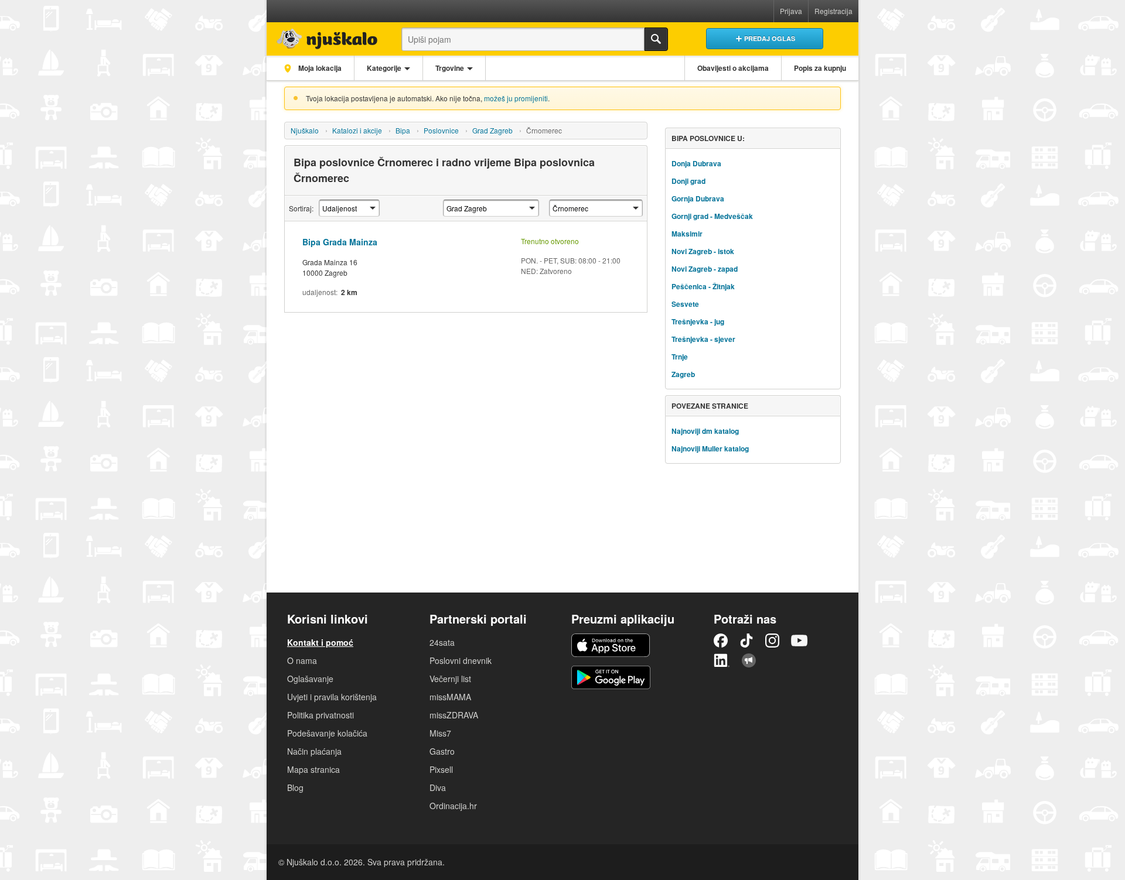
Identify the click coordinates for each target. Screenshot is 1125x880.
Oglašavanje (310, 678)
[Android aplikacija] (610, 677)
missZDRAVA (453, 715)
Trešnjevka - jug (697, 321)
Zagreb (683, 374)
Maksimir (687, 233)
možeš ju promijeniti (516, 98)
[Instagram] (772, 641)
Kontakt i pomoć (320, 642)
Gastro (442, 751)
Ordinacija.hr (453, 805)
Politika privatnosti (320, 715)
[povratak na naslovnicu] (324, 36)
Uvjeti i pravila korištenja (332, 697)
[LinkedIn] (722, 660)
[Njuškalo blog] (749, 660)
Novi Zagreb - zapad (704, 268)
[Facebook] (721, 641)
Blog (295, 787)
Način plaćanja (314, 751)
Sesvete (685, 304)
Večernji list (450, 678)
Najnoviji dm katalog (705, 431)
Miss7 (440, 733)
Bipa (403, 130)
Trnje (679, 356)
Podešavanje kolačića (327, 733)
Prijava (791, 11)
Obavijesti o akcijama (733, 68)
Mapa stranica (313, 769)
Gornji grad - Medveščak (712, 216)
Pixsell (441, 769)
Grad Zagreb (492, 130)
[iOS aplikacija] (610, 645)
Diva (437, 787)
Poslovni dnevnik (460, 660)
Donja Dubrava (696, 163)
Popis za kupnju (820, 68)
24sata (442, 642)
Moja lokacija (319, 68)
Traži (656, 39)
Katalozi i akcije (357, 130)
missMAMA (450, 697)
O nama (302, 660)
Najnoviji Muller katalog (710, 448)
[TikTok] (746, 641)
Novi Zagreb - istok (702, 251)
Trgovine (449, 68)
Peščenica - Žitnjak (703, 286)
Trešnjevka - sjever (703, 339)
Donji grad (688, 181)
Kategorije (384, 68)
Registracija (833, 11)
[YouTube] (799, 641)
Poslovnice (441, 130)
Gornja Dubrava (697, 198)
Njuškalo (305, 130)
